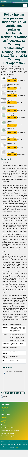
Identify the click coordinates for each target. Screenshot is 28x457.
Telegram (4, 422)
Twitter (3, 419)
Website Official (4, 407)
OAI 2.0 (23, 446)
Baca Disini (12, 80)
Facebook (4, 417)
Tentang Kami (4, 408)
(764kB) (15, 80)
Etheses (4, 5)
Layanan (3, 410)
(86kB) (14, 88)
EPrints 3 (12, 446)
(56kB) (14, 154)
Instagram (4, 420)
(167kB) (15, 139)
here (17, 447)
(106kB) (15, 95)
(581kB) (15, 110)
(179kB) (15, 102)
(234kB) (15, 132)
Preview (23, 80)
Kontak (2, 411)
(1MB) (14, 147)
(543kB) (15, 125)
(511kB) (15, 117)
